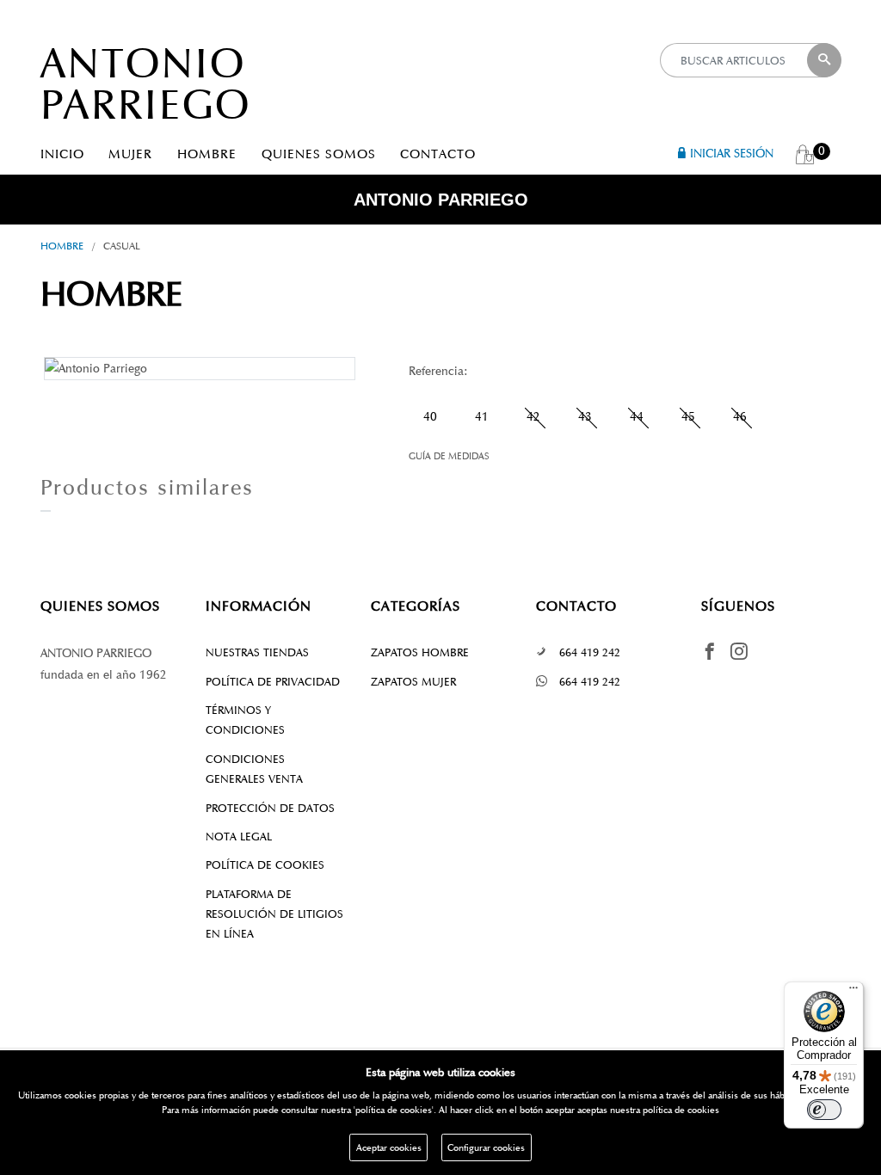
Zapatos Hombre (420, 652)
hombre (61, 245)
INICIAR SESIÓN (731, 153)
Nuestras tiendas (257, 652)
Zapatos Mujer (413, 681)
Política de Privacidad (273, 681)
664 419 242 (589, 652)
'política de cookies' (394, 1110)
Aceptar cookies (389, 1147)
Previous (18, 367)
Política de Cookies (265, 865)
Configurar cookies (486, 1147)
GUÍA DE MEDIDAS (449, 456)
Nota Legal (239, 836)
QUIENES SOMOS (319, 154)
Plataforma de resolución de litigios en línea (274, 914)
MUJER (130, 154)
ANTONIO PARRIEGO (145, 84)
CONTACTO (438, 154)
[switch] (824, 1109)
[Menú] (853, 991)
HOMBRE (207, 154)
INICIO (62, 154)
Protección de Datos (270, 808)
